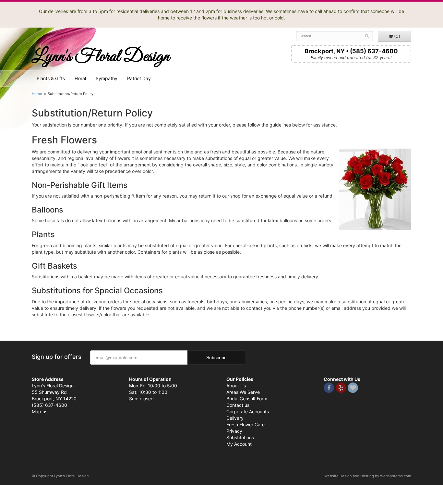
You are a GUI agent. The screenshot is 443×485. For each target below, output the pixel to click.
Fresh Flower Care (245, 424)
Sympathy (106, 78)
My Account (239, 444)
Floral (80, 78)
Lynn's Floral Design (101, 56)
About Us (236, 385)
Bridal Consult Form (246, 398)
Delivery (235, 418)
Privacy (234, 431)
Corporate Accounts (247, 411)
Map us (39, 411)
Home (37, 93)
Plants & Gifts (51, 78)
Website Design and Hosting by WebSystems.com (367, 476)
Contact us (237, 405)
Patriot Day (139, 78)
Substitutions (240, 437)
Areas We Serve (243, 392)
